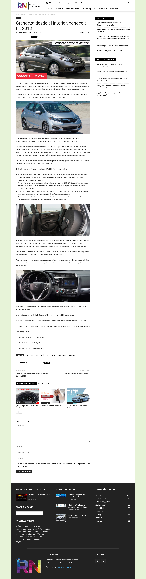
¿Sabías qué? (20, 403)
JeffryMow (100, 93)
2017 (27, 355)
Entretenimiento (72, 8)
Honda (53, 355)
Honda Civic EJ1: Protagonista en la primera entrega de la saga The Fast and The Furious (113, 38)
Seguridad (72, 355)
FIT (42, 355)
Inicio (50, 8)
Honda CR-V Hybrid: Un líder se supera (111, 51)
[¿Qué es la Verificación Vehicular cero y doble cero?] (61, 505)
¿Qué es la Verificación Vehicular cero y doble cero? (78, 506)
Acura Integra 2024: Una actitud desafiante (112, 46)
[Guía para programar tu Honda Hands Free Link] (61, 495)
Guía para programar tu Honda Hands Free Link (77, 496)
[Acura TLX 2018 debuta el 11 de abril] (21, 497)
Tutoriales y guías (89, 8)
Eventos (98, 521)
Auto (37, 355)
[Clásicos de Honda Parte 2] (61, 518)
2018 (32, 355)
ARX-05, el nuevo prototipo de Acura (77, 374)
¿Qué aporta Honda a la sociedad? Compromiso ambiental (109, 24)
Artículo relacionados (26, 383)
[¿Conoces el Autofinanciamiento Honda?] (53, 396)
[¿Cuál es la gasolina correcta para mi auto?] (27, 396)
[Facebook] (125, 2)
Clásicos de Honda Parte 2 (78, 515)
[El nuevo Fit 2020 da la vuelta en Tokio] (78, 396)
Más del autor (44, 383)
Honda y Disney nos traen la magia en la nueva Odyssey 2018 (32, 375)
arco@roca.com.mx (64, 567)
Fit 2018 (47, 355)
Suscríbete (114, 8)
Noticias (58, 8)
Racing (98, 514)
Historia (98, 518)
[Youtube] (128, 2)
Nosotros (102, 8)
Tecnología (99, 511)
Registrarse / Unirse (86, 3)
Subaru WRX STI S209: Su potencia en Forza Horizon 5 (113, 30)
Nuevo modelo (62, 355)
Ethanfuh (100, 86)
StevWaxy (100, 72)
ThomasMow (101, 79)
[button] (127, 8)
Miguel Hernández (24, 33)
